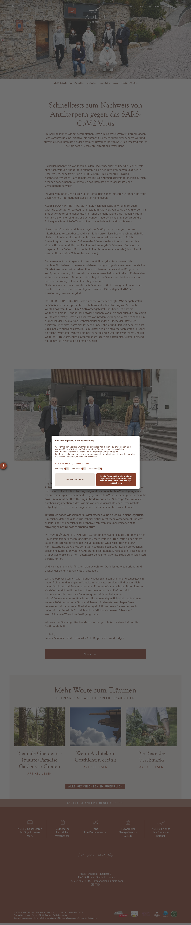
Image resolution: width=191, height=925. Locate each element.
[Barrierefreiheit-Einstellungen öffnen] (3, 465)
